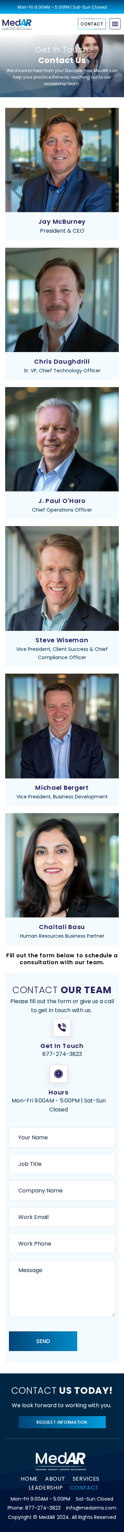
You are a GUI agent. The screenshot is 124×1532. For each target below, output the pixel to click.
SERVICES (86, 1479)
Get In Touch (61, 1045)
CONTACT (84, 1488)
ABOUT (55, 1479)
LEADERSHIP (46, 1488)
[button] (115, 23)
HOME (29, 1479)
